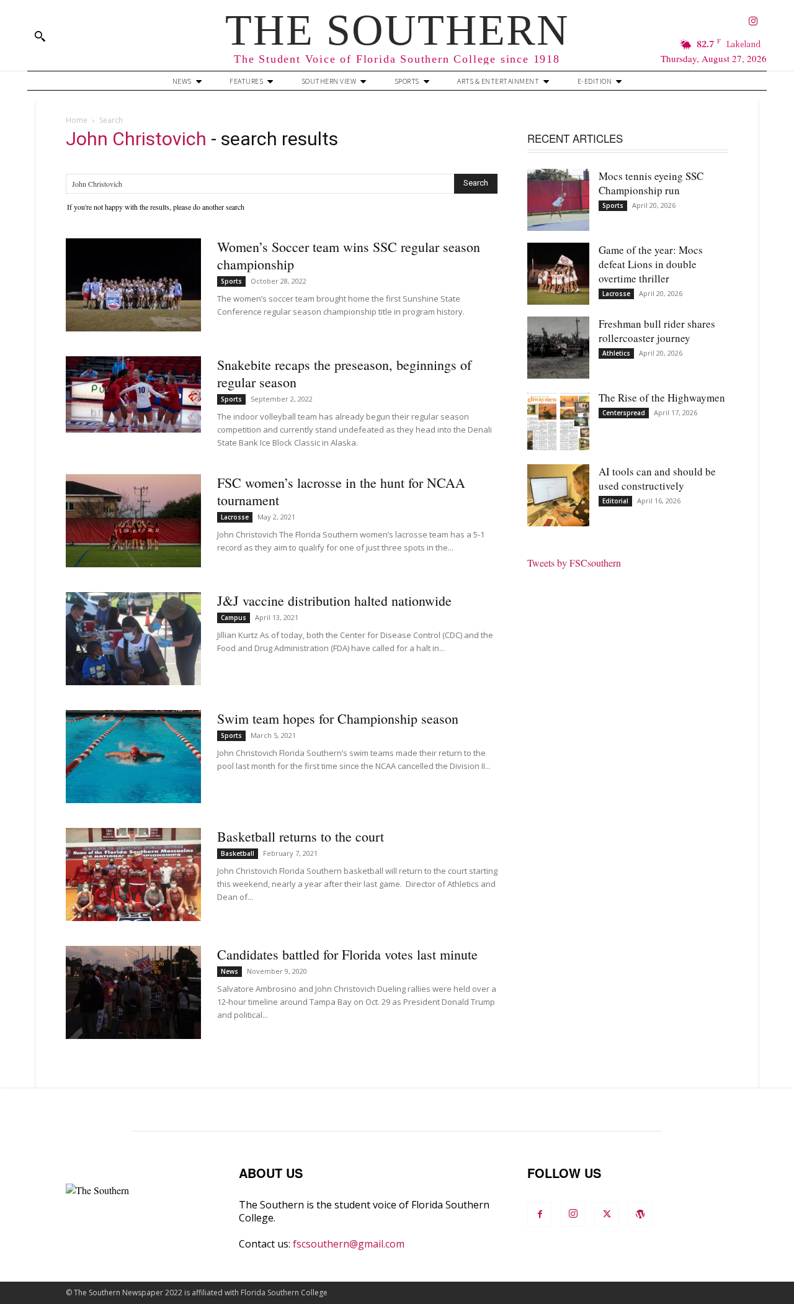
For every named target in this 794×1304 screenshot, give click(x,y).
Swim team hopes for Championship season (337, 718)
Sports (231, 281)
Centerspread (623, 412)
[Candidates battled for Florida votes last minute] (133, 992)
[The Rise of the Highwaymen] (558, 421)
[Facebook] (539, 1214)
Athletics (616, 353)
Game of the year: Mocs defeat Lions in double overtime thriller (651, 264)
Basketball (237, 853)
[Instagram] (753, 22)
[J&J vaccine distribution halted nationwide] (133, 638)
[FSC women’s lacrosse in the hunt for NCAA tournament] (133, 520)
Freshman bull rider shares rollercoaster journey (657, 331)
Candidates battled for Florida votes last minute (347, 954)
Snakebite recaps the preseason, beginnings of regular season (344, 373)
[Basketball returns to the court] (133, 874)
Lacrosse (235, 517)
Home (76, 120)
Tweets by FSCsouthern (574, 562)
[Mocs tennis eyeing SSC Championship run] (558, 200)
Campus (233, 617)
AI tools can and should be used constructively (657, 478)
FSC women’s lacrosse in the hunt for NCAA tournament (341, 491)
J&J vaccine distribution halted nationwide (334, 600)
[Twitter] (606, 1214)
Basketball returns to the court (300, 836)
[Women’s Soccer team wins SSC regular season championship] (133, 284)
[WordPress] (640, 1214)
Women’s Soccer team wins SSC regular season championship (348, 255)
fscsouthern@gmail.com (348, 1244)
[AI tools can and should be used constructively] (558, 495)
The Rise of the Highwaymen (662, 397)
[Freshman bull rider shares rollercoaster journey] (558, 348)
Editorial (615, 501)
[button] (39, 36)
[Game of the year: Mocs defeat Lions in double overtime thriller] (558, 274)
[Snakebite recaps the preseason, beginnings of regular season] (133, 394)
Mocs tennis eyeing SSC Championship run (651, 183)
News (229, 971)
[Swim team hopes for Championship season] (133, 756)
